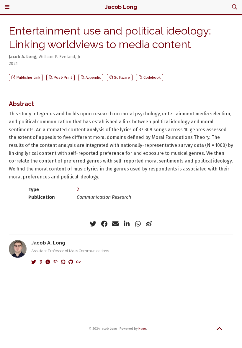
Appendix (93, 77)
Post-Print (62, 77)
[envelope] (115, 223)
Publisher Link (28, 77)
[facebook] (104, 223)
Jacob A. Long (22, 56)
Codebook (152, 77)
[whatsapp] (137, 223)
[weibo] (149, 223)
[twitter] (93, 223)
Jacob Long (121, 7)
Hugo (142, 329)
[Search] (234, 7)
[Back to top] (219, 330)
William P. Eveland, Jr (60, 56)
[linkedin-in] (126, 223)
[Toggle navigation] (7, 7)
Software (122, 77)
